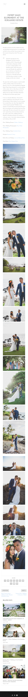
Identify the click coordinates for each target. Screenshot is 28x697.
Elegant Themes (11, 693)
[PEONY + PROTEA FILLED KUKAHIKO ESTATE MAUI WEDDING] (14, 671)
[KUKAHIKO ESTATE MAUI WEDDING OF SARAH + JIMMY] (14, 610)
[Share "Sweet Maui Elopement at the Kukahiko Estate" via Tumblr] (14, 580)
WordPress (23, 693)
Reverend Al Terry (11, 134)
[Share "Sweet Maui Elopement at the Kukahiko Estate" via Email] (14, 583)
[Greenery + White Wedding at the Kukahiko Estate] (14, 630)
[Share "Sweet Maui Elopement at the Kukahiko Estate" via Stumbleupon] (11, 583)
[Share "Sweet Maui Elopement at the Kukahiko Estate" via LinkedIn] (20, 580)
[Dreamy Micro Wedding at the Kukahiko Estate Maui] (14, 651)
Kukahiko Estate (14, 23)
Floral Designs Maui (13, 141)
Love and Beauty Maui (19, 137)
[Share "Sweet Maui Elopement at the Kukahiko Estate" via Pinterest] (17, 580)
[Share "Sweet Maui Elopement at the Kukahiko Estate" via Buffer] (23, 580)
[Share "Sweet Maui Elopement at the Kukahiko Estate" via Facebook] (5, 580)
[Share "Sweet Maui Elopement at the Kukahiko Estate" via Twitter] (8, 580)
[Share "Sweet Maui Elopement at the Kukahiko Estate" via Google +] (11, 580)
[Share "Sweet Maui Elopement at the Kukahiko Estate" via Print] (17, 583)
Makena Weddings (18, 122)
